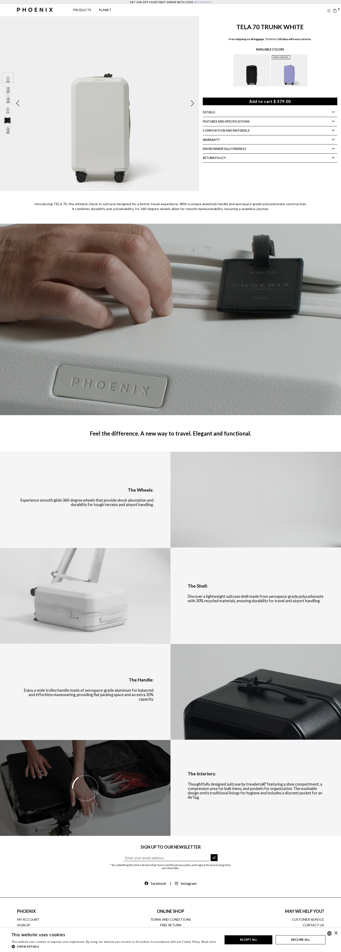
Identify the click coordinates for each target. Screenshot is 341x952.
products (82, 10)
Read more (208, 942)
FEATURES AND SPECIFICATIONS (226, 121)
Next (192, 103)
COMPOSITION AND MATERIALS (226, 130)
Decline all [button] (300, 940)
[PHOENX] (251, 70)
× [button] (336, 933)
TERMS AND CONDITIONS (170, 919)
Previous (18, 103)
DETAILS (209, 112)
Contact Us (313, 925)
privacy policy (183, 864)
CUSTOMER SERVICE (308, 919)
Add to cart (270, 101)
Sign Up (23, 925)
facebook (158, 883)
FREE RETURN (170, 925)
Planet (105, 10)
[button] (114, 946)
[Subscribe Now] (214, 857)
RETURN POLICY (214, 158)
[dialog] (170, 940)
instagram (189, 883)
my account (28, 919)
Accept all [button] (248, 940)
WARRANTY (211, 140)
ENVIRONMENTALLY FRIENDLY (224, 149)
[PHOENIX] (35, 9)
